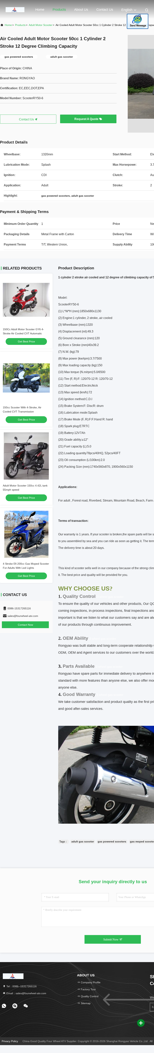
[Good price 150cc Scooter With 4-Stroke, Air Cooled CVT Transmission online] (26, 377)
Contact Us (104, 9)
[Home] (15, 9)
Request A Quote (86, 119)
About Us (81, 9)
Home (39, 9)
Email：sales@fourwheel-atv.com (26, 993)
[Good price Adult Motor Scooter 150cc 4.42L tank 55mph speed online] (26, 456)
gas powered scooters (112, 841)
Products (59, 9)
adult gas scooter (82, 841)
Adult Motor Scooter (40, 24)
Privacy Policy (10, 1041)
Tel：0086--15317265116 (21, 986)
